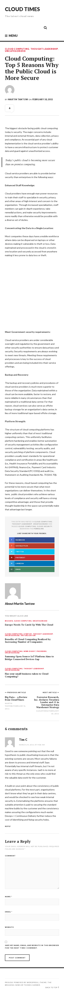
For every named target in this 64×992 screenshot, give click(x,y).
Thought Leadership (44, 49)
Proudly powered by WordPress (21, 982)
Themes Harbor (32, 985)
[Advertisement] (32, 293)
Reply (8, 826)
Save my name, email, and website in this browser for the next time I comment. (32, 946)
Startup (28, 634)
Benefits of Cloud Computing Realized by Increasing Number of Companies (28, 641)
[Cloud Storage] (8, 27)
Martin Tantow (18, 99)
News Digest (30, 651)
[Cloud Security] (30, 27)
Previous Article (16, 692)
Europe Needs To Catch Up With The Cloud (29, 624)
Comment (10, 856)
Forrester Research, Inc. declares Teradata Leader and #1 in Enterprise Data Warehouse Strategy (46, 702)
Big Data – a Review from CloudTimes (16, 698)
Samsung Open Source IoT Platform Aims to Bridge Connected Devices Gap (29, 658)
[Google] (15, 27)
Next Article (50, 692)
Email (8, 912)
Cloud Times (22, 9)
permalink (39, 529)
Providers (42, 651)
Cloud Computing (17, 49)
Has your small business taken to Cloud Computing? (26, 675)
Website (9, 927)
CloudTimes (42, 711)
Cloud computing (27, 526)
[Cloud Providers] (23, 27)
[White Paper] (38, 27)
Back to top (51, 987)
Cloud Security (44, 526)
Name (8, 897)
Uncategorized (15, 51)
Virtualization (28, 635)
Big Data (9, 621)
